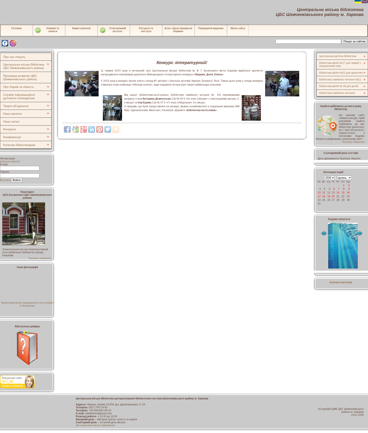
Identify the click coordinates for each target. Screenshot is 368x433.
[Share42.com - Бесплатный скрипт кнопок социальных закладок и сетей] (115, 129)
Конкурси (9, 129)
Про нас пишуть (14, 57)
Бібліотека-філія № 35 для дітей (338, 86)
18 (323, 196)
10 (319, 192)
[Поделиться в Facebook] (67, 129)
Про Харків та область (18, 87)
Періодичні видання (210, 28)
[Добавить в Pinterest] (99, 129)
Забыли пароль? (10, 161)
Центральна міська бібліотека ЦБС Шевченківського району (23, 66)
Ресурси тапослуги (146, 30)
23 (348, 196)
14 (337, 192)
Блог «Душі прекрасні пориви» (178, 30)
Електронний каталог (117, 30)
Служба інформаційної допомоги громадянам (19, 96)
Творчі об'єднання (16, 106)
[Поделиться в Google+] (83, 129)
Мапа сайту (238, 28)
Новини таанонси (52, 30)
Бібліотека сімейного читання (337, 92)
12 (328, 192)
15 (343, 192)
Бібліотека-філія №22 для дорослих (341, 72)
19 (328, 196)
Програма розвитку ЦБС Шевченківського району (20, 77)
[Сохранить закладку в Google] (75, 129)
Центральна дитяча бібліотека (337, 56)
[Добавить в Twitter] (107, 129)
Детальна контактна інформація (95, 425)
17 (319, 196)
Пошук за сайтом (354, 41)
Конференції (12, 137)
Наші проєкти (12, 113)
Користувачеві (81, 28)
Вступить (5, 180)
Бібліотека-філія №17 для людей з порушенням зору (340, 64)
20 (333, 196)
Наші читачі (11, 121)
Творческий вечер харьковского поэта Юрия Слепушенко (27, 304)
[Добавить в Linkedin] (91, 129)
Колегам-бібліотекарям (19, 145)
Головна (16, 28)
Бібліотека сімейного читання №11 (340, 79)
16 (348, 192)
